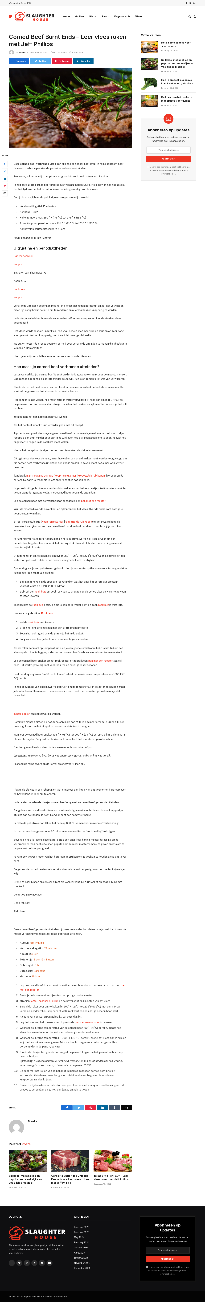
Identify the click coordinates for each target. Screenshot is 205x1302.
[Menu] (10, 16)
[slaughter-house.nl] (35, 16)
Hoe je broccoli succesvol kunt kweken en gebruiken (177, 81)
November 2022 (82, 1263)
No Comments (60, 52)
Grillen (79, 16)
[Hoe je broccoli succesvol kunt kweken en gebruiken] (149, 84)
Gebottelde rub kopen (91, 475)
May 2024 (79, 1237)
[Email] (5, 193)
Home (66, 16)
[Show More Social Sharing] (97, 61)
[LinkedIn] (5, 179)
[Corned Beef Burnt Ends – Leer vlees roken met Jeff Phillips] (70, 108)
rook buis (40, 591)
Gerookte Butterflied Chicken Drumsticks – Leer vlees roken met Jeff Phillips (70, 1179)
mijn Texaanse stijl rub (39, 475)
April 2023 (79, 1252)
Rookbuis (19, 289)
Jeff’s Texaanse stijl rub (44, 1001)
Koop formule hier (65, 475)
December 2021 (82, 1268)
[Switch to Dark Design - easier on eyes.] (194, 16)
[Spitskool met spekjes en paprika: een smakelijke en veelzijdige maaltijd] (28, 1161)
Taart (105, 16)
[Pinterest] (5, 186)
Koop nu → (20, 264)
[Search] (190, 16)
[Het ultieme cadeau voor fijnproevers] (149, 47)
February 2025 (81, 1232)
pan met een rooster (93, 500)
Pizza (92, 16)
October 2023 (81, 1247)
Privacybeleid (180, 170)
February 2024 (81, 1242)
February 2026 (81, 1227)
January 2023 (81, 1258)
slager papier (22, 713)
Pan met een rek (23, 256)
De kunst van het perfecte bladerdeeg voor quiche (176, 99)
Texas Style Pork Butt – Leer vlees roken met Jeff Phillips (111, 1177)
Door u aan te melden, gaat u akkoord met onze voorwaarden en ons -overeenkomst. (169, 170)
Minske (22, 52)
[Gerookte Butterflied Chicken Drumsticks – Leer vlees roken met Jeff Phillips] (70, 1161)
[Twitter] (5, 171)
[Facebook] (5, 164)
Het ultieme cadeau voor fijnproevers (176, 44)
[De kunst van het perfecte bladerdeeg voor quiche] (149, 101)
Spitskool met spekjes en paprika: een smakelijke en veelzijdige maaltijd (25, 1179)
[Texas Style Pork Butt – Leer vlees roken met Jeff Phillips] (113, 1161)
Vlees (139, 16)
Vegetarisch (122, 16)
